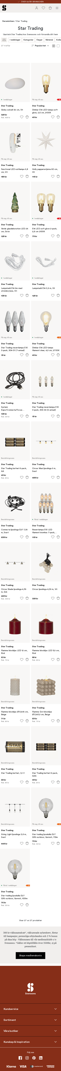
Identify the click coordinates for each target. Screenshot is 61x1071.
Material (49, 40)
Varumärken (8, 21)
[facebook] (20, 1058)
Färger (39, 40)
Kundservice (11, 1009)
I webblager (15, 40)
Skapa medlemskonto (30, 955)
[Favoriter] (43, 8)
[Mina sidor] (36, 8)
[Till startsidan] (4, 8)
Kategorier (28, 40)
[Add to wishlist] (21, 117)
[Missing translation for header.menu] (57, 8)
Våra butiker (11, 1031)
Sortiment (10, 1020)
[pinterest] (34, 1058)
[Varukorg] (50, 8)
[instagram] (27, 1058)
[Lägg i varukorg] (27, 117)
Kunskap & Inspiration (17, 1042)
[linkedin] (40, 1058)
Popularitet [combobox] (40, 45)
